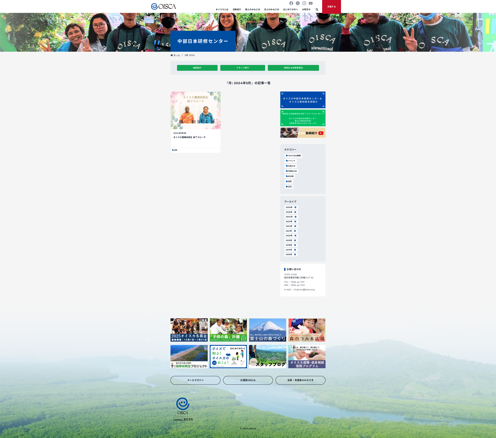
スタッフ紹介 (242, 68)
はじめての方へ (290, 9)
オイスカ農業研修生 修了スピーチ (189, 137)
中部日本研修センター (203, 41)
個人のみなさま (252, 9)
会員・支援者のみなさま (300, 380)
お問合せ (306, 9)
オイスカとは (222, 9)
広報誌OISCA (247, 380)
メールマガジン (195, 380)
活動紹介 (237, 9)
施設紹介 (197, 68)
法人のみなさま (271, 9)
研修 (290, 181)
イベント (291, 161)
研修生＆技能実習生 (293, 68)
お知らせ (291, 166)
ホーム (176, 55)
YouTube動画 (294, 155)
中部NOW (292, 171)
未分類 (290, 176)
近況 (290, 186)
